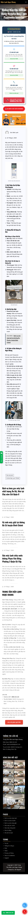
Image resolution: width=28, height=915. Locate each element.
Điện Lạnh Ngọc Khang (8, 2)
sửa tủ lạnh (14, 608)
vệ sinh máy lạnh (16, 368)
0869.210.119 (15, 697)
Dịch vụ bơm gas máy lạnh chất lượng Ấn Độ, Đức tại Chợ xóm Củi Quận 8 (13, 491)
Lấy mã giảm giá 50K (14, 722)
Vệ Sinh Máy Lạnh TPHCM (12, 478)
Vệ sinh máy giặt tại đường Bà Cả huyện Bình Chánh (13, 524)
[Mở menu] (26, 2)
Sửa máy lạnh (9, 475)
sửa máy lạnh (16, 386)
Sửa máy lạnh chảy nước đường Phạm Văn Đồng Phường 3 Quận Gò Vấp (12, 558)
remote (15, 154)
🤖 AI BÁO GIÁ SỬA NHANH (14, 109)
